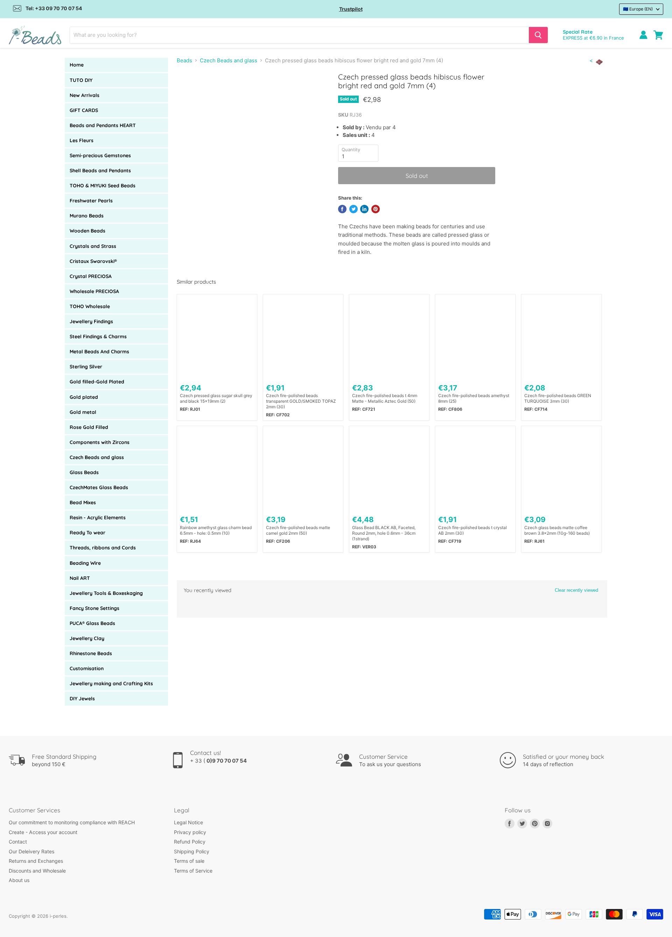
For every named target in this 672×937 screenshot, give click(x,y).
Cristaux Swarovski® (93, 261)
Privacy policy (190, 832)
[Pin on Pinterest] (375, 209)
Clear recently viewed (576, 590)
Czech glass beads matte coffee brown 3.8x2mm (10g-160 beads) (557, 530)
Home (77, 65)
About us (19, 880)
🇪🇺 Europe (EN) (638, 9)
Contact (18, 842)
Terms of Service (193, 871)
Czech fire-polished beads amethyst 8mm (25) (473, 398)
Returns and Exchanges (36, 861)
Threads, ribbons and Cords (103, 547)
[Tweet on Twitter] (353, 209)
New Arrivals (84, 95)
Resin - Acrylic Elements (98, 517)
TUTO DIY (81, 80)
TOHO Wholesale (90, 306)
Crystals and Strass (93, 246)
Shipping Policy (191, 851)
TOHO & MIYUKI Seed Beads (102, 185)
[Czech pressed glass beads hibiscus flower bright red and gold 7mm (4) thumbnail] (189, 92)
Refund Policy (189, 842)
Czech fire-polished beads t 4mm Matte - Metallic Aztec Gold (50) (384, 398)
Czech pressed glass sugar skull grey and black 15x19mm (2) (216, 398)
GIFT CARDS (84, 110)
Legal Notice (188, 822)
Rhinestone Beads (91, 653)
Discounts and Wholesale (37, 871)
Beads (184, 60)
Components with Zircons (100, 442)
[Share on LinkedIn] (364, 209)
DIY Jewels (82, 698)
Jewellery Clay (87, 638)
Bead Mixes (83, 502)
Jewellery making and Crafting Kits (111, 683)
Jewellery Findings (91, 321)
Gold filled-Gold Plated (97, 382)
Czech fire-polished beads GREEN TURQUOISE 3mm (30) (557, 398)
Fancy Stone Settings (94, 608)
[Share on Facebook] (342, 209)
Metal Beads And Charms (99, 351)
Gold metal (83, 412)
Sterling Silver (86, 366)
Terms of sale (189, 861)
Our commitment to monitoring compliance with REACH (72, 822)
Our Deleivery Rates (31, 851)
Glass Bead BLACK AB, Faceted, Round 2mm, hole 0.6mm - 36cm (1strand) (383, 533)
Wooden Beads (87, 231)
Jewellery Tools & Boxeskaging (106, 593)
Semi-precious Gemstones (100, 155)
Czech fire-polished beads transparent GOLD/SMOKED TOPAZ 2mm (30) (301, 401)
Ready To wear (87, 532)
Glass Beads (84, 472)
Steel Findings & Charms (98, 336)
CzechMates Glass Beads (99, 487)
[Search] (538, 35)
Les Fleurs (81, 140)
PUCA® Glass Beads (92, 623)
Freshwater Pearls (91, 200)
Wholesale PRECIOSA (94, 291)
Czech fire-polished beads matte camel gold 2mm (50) (298, 530)
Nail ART (80, 578)
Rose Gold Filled (89, 427)
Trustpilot (351, 9)
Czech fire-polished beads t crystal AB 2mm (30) (472, 530)
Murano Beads (87, 216)
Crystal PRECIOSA (91, 276)
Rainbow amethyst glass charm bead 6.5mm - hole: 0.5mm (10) (216, 530)
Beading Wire (85, 563)
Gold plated (84, 397)
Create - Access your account (43, 832)
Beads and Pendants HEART (103, 125)
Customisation (87, 668)
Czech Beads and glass (97, 457)
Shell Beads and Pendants (100, 170)
